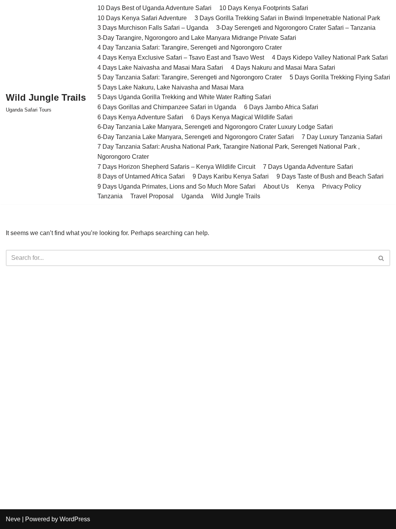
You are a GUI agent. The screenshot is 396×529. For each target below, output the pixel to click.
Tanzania (110, 196)
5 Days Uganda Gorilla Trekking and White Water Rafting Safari (184, 97)
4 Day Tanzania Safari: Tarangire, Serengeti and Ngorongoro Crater (189, 47)
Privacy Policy (341, 186)
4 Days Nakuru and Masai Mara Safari (283, 67)
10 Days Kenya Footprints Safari (263, 8)
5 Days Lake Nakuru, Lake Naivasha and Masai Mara (170, 87)
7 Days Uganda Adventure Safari (308, 166)
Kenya (305, 186)
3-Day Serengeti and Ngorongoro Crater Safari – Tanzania (296, 27)
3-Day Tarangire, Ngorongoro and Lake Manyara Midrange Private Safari (196, 37)
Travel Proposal (152, 196)
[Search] (381, 258)
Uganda (192, 196)
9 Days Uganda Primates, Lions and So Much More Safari (176, 186)
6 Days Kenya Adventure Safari (140, 117)
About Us (276, 186)
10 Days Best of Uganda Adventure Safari (154, 8)
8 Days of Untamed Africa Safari (141, 176)
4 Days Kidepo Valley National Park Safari (330, 57)
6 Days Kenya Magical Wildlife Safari (242, 117)
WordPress (75, 519)
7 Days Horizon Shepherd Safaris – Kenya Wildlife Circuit (176, 166)
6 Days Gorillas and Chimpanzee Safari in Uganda (166, 107)
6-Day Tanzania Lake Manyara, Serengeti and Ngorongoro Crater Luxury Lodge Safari (215, 127)
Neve (13, 519)
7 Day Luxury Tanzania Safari (342, 137)
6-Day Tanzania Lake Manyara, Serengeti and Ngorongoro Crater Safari (195, 137)
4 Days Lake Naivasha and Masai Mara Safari (160, 67)
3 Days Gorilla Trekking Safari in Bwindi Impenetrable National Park (287, 18)
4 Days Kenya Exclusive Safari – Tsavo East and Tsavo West (180, 57)
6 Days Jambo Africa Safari (281, 107)
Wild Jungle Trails (235, 196)
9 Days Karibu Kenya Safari (231, 176)
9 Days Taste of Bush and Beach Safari (330, 176)
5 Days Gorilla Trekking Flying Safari (340, 77)
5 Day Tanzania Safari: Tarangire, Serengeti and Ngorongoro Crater (189, 77)
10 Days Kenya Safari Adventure (142, 18)
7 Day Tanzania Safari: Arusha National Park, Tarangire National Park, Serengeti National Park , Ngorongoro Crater (228, 151)
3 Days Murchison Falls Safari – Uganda (152, 27)
